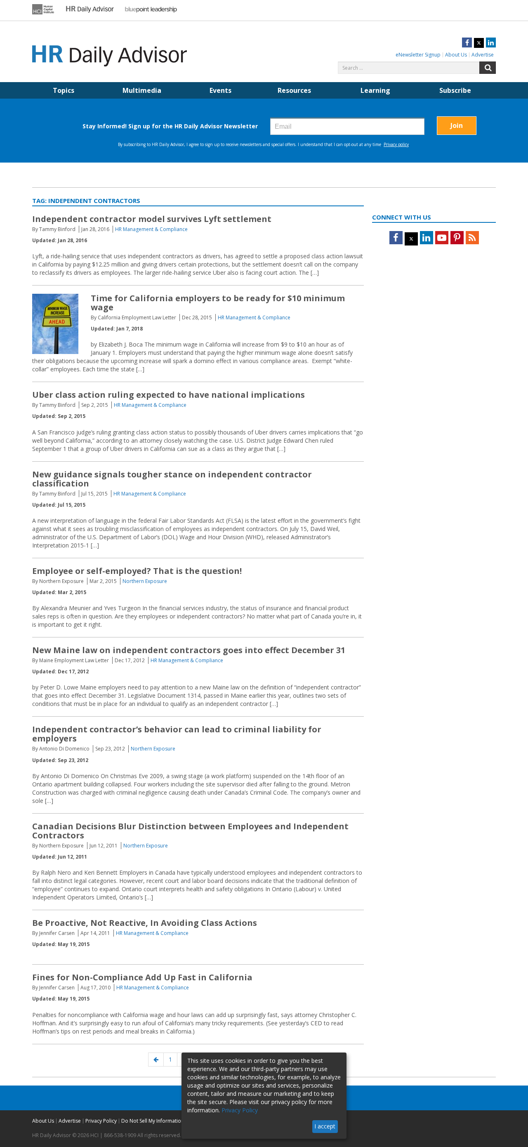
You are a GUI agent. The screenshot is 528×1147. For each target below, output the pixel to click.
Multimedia (142, 90)
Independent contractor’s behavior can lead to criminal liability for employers (176, 734)
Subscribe (455, 90)
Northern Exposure (145, 581)
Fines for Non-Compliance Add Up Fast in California (142, 977)
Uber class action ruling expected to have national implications (168, 394)
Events (220, 90)
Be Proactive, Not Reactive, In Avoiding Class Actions (144, 922)
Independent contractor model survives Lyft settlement (151, 218)
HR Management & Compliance (151, 229)
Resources (294, 90)
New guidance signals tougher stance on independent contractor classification (172, 479)
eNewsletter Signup (418, 54)
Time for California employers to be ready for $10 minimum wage (218, 303)
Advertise (482, 54)
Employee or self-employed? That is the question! (137, 570)
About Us (456, 54)
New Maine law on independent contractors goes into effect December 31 (188, 650)
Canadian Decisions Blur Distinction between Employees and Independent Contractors (190, 831)
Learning (375, 90)
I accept (324, 1126)
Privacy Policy (101, 1120)
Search (487, 67)
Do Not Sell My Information (152, 1120)
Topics (63, 90)
